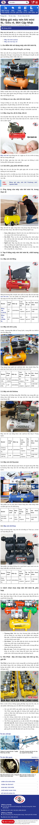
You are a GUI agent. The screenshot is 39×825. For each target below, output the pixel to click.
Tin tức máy (12, 16)
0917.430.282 (9, 822)
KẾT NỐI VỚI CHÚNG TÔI (8, 793)
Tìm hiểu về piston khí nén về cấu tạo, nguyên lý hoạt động (28, 752)
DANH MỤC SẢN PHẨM (7, 787)
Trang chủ (3, 16)
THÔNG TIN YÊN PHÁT (7, 784)
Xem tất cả (35, 757)
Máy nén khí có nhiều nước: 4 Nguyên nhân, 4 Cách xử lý (28, 775)
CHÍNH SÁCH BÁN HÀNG (8, 781)
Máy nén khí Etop (9, 526)
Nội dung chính (6, 28)
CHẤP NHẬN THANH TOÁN (8, 790)
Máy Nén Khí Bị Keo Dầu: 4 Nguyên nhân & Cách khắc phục (9, 775)
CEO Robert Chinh (7, 25)
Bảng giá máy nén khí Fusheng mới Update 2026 (23, 183)
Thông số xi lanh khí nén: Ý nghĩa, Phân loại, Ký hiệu (9, 752)
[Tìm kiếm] (27, 2)
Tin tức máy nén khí (24, 16)
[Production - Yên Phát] (3, 2)
